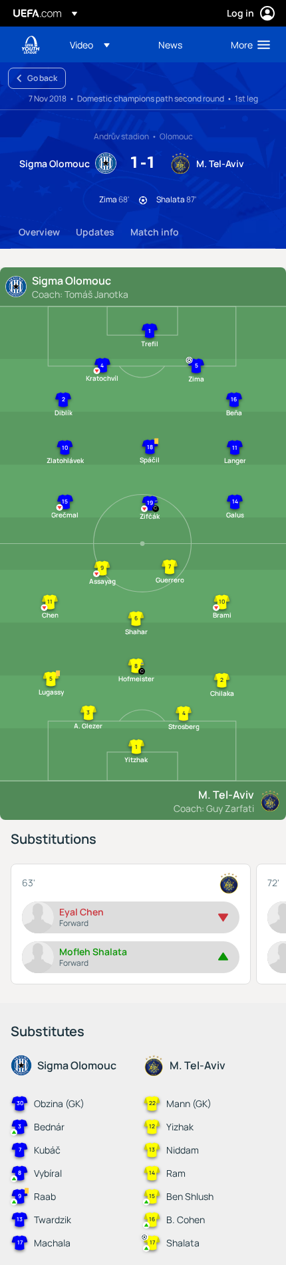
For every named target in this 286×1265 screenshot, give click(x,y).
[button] (89, 44)
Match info (154, 232)
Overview (39, 232)
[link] (170, 44)
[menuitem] (102, 44)
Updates (95, 232)
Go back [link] (42, 78)
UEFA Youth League (31, 45)
